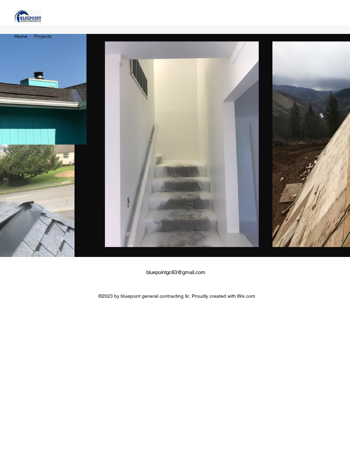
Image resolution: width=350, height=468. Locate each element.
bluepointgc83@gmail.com (175, 272)
